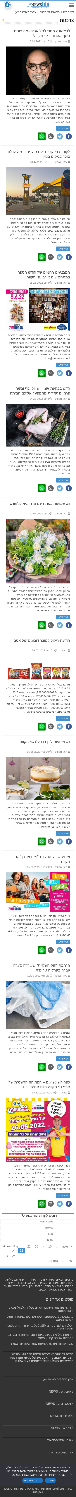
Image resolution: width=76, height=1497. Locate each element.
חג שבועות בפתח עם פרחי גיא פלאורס (40, 504)
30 (70, 1260)
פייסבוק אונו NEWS (61, 1391)
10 (50, 1246)
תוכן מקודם (61, 282)
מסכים (50, 1480)
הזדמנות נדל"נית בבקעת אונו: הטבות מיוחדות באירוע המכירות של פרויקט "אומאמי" (40, 1336)
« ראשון (67, 1246)
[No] (71, 1474)
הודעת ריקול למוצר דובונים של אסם (41, 640)
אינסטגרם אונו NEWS (59, 1403)
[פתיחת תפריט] (71, 6)
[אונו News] (38, 5)
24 (13, 1255)
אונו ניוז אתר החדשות (60, 1440)
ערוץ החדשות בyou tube (58, 1379)
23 (13, 1251)
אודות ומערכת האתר (60, 1452)
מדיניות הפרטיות (32, 1480)
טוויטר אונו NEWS (62, 1428)
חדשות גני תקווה (49, 12)
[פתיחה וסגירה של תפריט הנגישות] (7, 4)
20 (36, 1246)
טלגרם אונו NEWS (61, 1415)
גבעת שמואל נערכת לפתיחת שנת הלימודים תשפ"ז (42, 1343)
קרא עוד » (63, 128)
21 (29, 1246)
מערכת (63, 650)
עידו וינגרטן (61, 41)
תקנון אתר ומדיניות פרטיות (41, 1488)
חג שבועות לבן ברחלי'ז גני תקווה (45, 742)
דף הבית (68, 12)
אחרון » (53, 1260)
